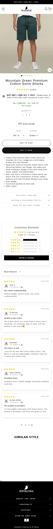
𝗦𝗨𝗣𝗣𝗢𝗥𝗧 (26, 510)
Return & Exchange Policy (26, 200)
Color (33, 131)
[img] (9, 281)
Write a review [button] (26, 258)
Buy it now (26, 150)
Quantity (27, 111)
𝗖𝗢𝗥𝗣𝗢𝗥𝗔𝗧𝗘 (25, 504)
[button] (22, 90)
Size (19, 131)
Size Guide (29, 123)
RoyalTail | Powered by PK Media (26, 527)
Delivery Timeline (26, 195)
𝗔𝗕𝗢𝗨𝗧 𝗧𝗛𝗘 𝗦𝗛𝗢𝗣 (25, 499)
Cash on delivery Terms (26, 205)
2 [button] (25, 425)
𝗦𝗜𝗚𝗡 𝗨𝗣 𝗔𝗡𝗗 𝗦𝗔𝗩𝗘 (26, 516)
